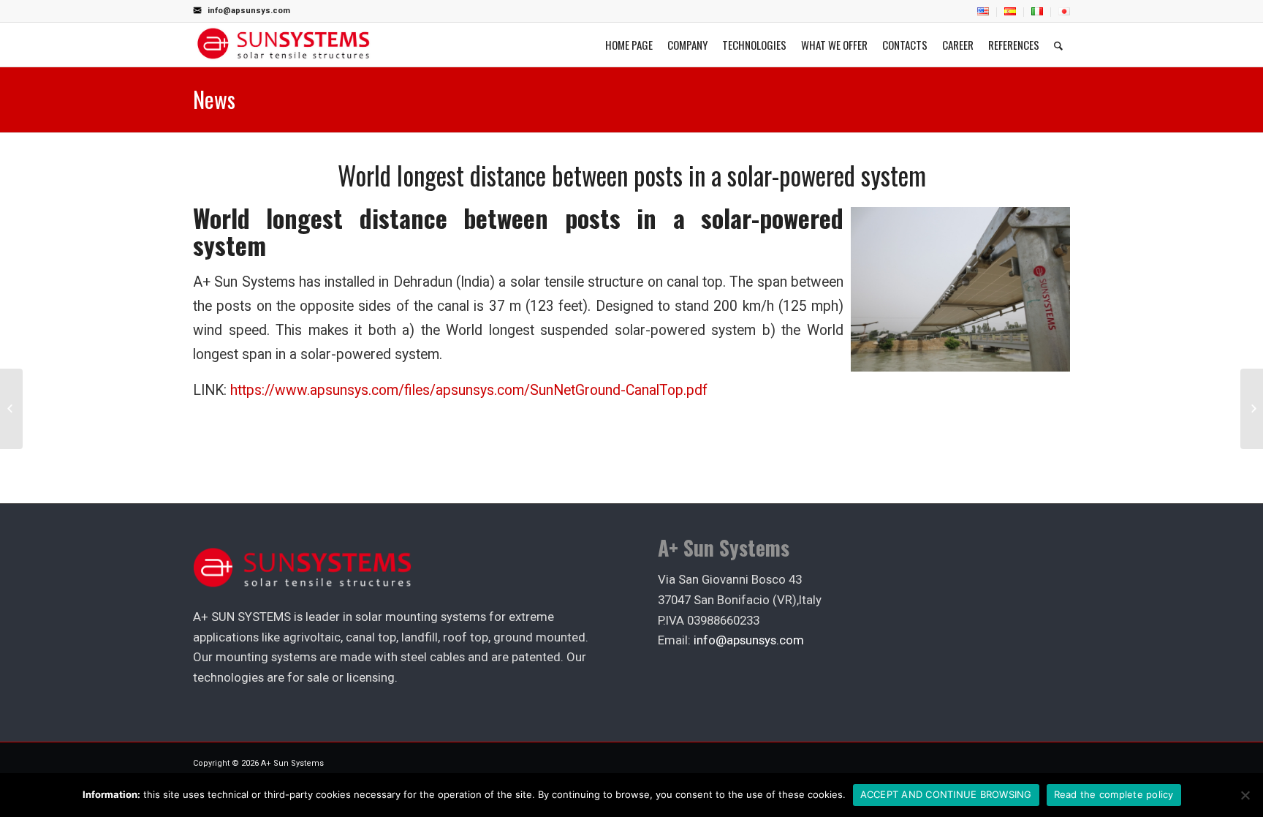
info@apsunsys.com (249, 10)
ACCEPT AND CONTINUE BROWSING (946, 794)
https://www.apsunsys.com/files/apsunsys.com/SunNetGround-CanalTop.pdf (469, 390)
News (214, 99)
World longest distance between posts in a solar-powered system (632, 175)
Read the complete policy (1114, 794)
